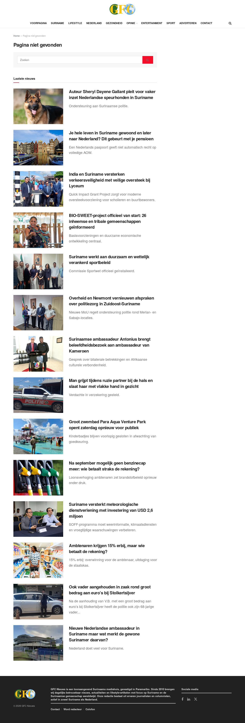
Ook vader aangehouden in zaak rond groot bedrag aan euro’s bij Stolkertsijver (109, 590)
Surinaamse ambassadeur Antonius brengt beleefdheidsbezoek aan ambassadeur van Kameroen (109, 345)
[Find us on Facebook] (182, 699)
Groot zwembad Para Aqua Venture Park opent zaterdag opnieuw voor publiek (107, 424)
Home (16, 35)
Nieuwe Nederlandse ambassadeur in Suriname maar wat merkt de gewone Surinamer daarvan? (104, 634)
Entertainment (151, 23)
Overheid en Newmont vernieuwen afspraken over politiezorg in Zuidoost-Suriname (111, 301)
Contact (206, 23)
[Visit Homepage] (122, 9)
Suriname (57, 23)
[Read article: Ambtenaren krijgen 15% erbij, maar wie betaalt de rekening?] (38, 560)
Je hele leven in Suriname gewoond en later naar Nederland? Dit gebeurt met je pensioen (111, 136)
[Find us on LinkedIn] (188, 699)
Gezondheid (114, 23)
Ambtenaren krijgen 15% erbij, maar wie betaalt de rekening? (107, 548)
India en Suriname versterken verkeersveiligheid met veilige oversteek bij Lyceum (109, 180)
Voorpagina (38, 23)
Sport (171, 23)
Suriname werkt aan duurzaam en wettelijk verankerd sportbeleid (109, 259)
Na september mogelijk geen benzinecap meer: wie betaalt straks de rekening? (107, 466)
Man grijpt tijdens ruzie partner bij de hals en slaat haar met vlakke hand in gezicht (111, 383)
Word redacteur (73, 709)
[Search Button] (230, 23)
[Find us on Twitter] (195, 699)
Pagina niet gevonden (34, 35)
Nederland (94, 23)
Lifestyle (75, 23)
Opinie (131, 23)
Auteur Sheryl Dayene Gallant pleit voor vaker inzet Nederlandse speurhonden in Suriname (112, 94)
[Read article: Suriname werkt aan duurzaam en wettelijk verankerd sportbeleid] (38, 271)
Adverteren (187, 23)
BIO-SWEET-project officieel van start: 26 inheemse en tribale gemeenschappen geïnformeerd (107, 221)
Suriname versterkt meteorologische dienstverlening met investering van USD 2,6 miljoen (111, 510)
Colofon (90, 709)
